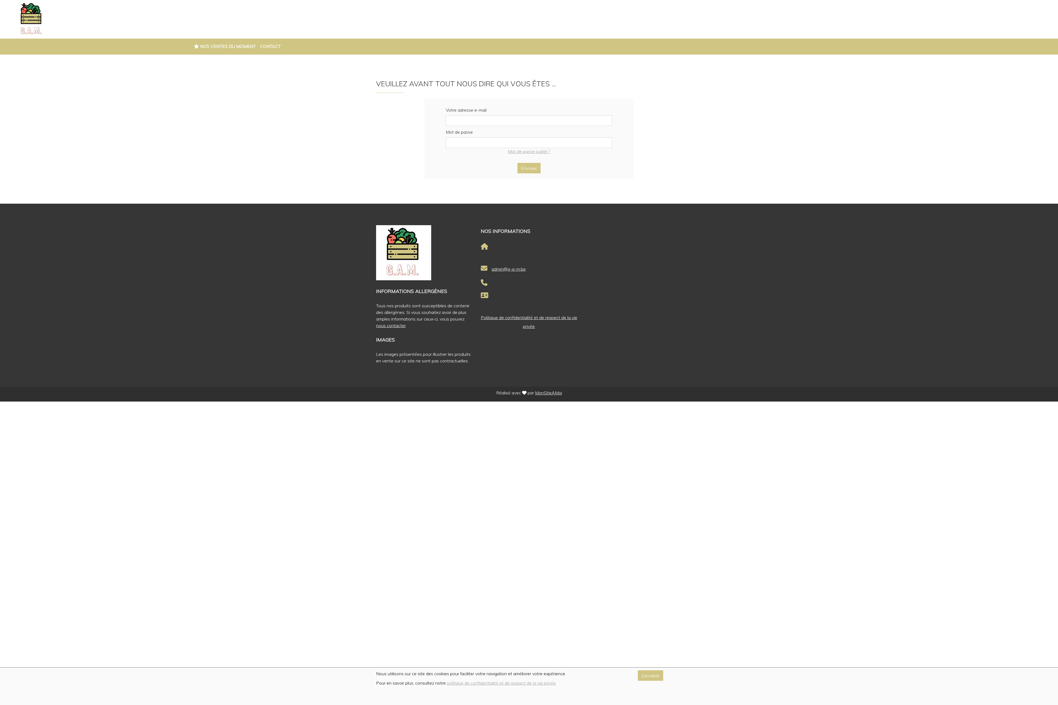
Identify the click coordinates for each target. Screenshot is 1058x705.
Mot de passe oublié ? (529, 151)
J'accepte (650, 675)
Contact (270, 46)
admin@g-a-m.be (509, 269)
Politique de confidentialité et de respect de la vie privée (529, 322)
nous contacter (391, 325)
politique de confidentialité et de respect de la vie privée (501, 683)
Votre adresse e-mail (466, 110)
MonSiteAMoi (548, 392)
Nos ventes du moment (227, 46)
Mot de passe (459, 132)
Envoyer (529, 168)
